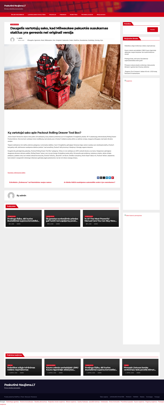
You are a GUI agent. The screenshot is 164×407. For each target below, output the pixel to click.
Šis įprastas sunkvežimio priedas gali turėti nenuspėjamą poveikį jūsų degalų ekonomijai (62, 220)
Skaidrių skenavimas (40, 401)
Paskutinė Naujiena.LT (15, 5)
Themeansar (34, 396)
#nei (54, 40)
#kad (42, 40)
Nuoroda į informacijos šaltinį (16, 172)
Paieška (127, 24)
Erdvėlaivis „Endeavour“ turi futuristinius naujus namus (30, 182)
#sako (71, 40)
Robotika (73, 14)
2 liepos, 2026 (13, 372)
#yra (101, 40)
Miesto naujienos (71, 401)
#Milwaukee (48, 40)
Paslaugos (101, 14)
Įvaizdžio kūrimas (94, 401)
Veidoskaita (104, 401)
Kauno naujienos (139, 401)
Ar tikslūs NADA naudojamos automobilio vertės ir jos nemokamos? (89, 182)
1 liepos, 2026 (90, 372)
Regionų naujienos (151, 401)
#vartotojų (91, 40)
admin (20, 38)
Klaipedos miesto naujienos (56, 401)
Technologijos (87, 14)
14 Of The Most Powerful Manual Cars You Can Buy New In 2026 (100, 220)
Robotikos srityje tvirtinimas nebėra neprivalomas (140, 46)
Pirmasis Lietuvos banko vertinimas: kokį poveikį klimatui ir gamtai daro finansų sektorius (140, 369)
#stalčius (76, 40)
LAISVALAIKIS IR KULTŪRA (37, 14)
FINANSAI (63, 14)
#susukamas (83, 40)
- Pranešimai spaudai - (127, 401)
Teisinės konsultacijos (26, 401)
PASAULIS (52, 14)
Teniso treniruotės (114, 401)
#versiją (97, 40)
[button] (158, 14)
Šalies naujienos (17, 14)
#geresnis (37, 40)
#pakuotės (65, 40)
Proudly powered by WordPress (12, 396)
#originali (59, 40)
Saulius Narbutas (82, 401)
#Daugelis (30, 40)
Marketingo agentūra (12, 401)
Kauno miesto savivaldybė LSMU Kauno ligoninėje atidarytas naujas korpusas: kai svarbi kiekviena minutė (140, 52)
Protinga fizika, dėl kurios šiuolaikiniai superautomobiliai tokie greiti (22, 220)
